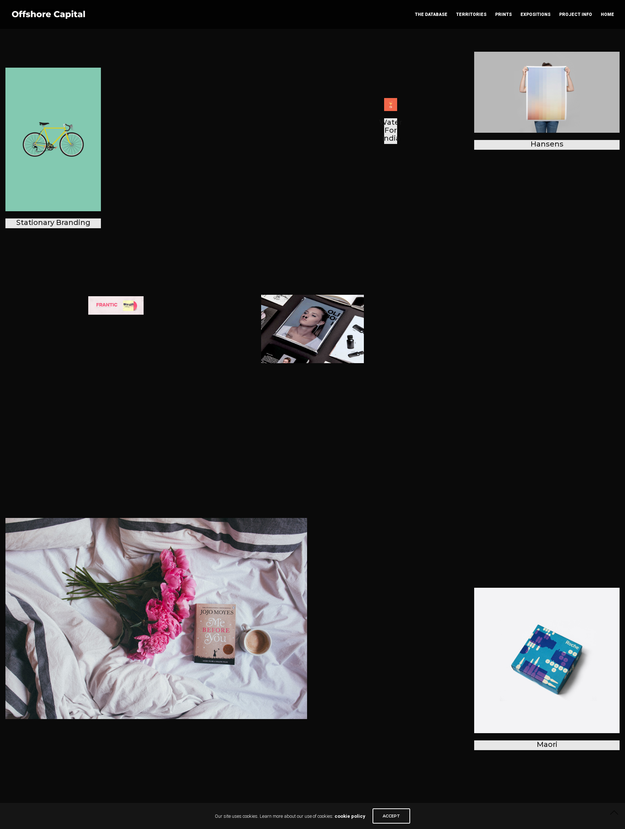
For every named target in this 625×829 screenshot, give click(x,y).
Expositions (535, 14)
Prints (503, 14)
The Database (431, 14)
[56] (156, 618)
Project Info (575, 14)
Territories (471, 14)
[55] (312, 329)
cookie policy (350, 816)
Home (607, 14)
